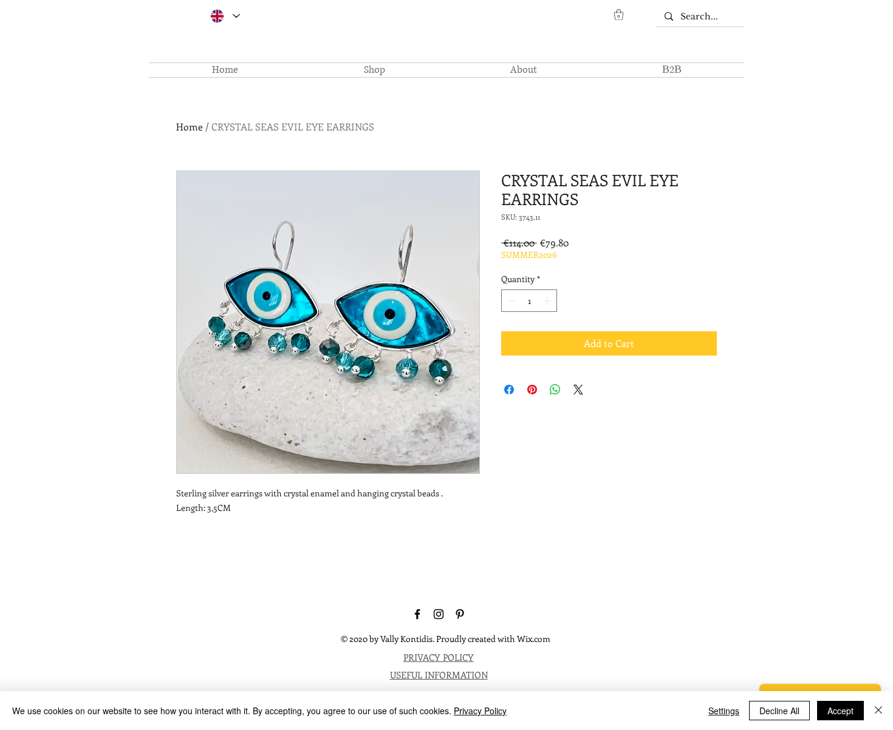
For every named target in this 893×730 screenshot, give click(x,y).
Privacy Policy (480, 711)
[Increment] (547, 300)
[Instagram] (438, 614)
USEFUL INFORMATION (439, 675)
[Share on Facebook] (509, 389)
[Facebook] (417, 614)
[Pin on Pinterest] (532, 389)
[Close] (878, 710)
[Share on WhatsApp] (555, 389)
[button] (618, 14)
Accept (840, 711)
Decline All (779, 711)
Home (189, 126)
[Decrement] (510, 300)
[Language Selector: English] (224, 16)
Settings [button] (723, 711)
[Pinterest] (460, 614)
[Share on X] (578, 389)
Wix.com (533, 638)
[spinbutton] (529, 300)
